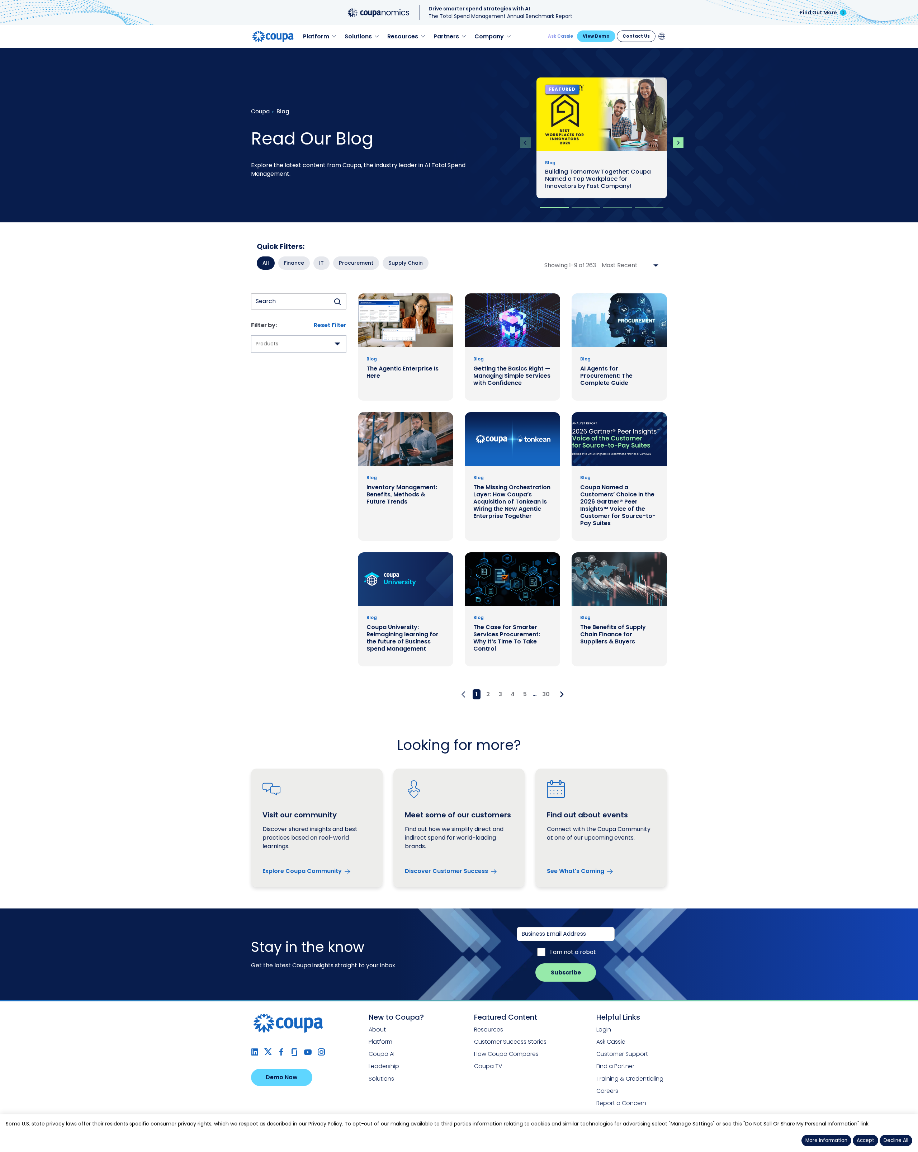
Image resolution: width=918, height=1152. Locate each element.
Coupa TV (488, 1066)
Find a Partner (615, 1066)
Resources (488, 1029)
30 (546, 694)
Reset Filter (330, 325)
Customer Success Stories (510, 1042)
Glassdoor (294, 1052)
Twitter (268, 1052)
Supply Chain (405, 262)
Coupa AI (381, 1054)
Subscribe (566, 972)
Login (603, 1029)
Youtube (308, 1052)
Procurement (356, 262)
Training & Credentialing (629, 1079)
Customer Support (622, 1054)
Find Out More (818, 12)
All (265, 262)
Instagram (321, 1052)
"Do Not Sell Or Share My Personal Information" (801, 1123)
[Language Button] (662, 36)
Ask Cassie (560, 36)
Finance (294, 262)
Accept (865, 1140)
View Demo (596, 36)
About (377, 1029)
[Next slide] (678, 142)
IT (321, 262)
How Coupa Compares (506, 1054)
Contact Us (636, 36)
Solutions (381, 1079)
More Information (826, 1140)
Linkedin (255, 1052)
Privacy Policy (325, 1123)
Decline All (896, 1140)
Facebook (281, 1052)
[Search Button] (337, 301)
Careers (607, 1091)
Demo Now (282, 1077)
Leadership (384, 1066)
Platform (380, 1042)
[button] (554, 207)
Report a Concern (621, 1103)
